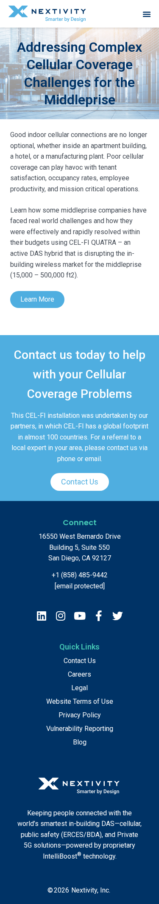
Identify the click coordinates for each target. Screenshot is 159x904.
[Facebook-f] (98, 615)
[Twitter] (117, 615)
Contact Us (80, 661)
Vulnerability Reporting (79, 729)
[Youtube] (79, 615)
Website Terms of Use (79, 701)
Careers (79, 674)
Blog (79, 742)
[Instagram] (60, 615)
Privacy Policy (80, 715)
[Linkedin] (41, 615)
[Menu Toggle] (146, 14)
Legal (79, 688)
